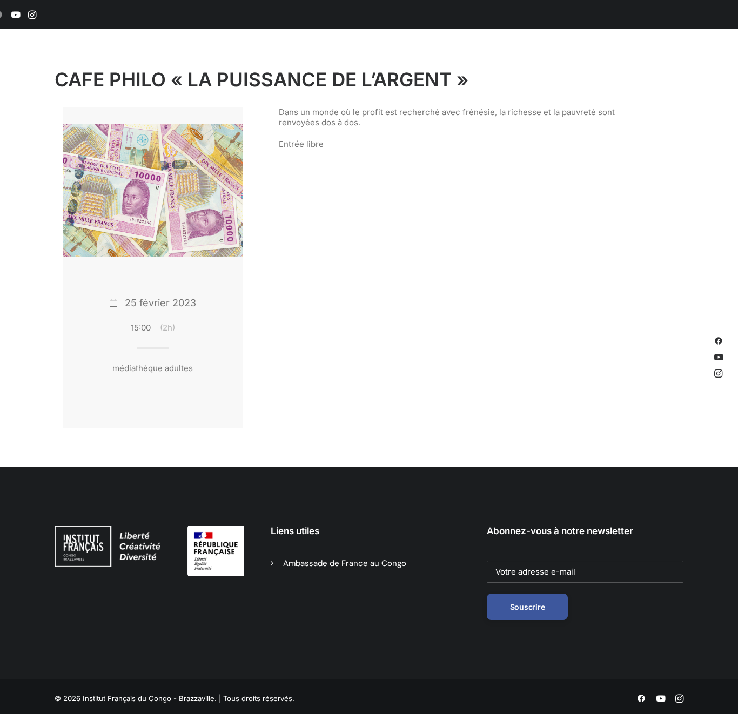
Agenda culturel (318, 65)
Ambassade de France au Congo (344, 563)
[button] (15, 14)
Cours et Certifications (473, 65)
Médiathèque (389, 65)
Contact (668, 65)
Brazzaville (251, 65)
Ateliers (547, 65)
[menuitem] (15, 14)
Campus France (608, 65)
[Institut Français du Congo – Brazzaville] (110, 65)
